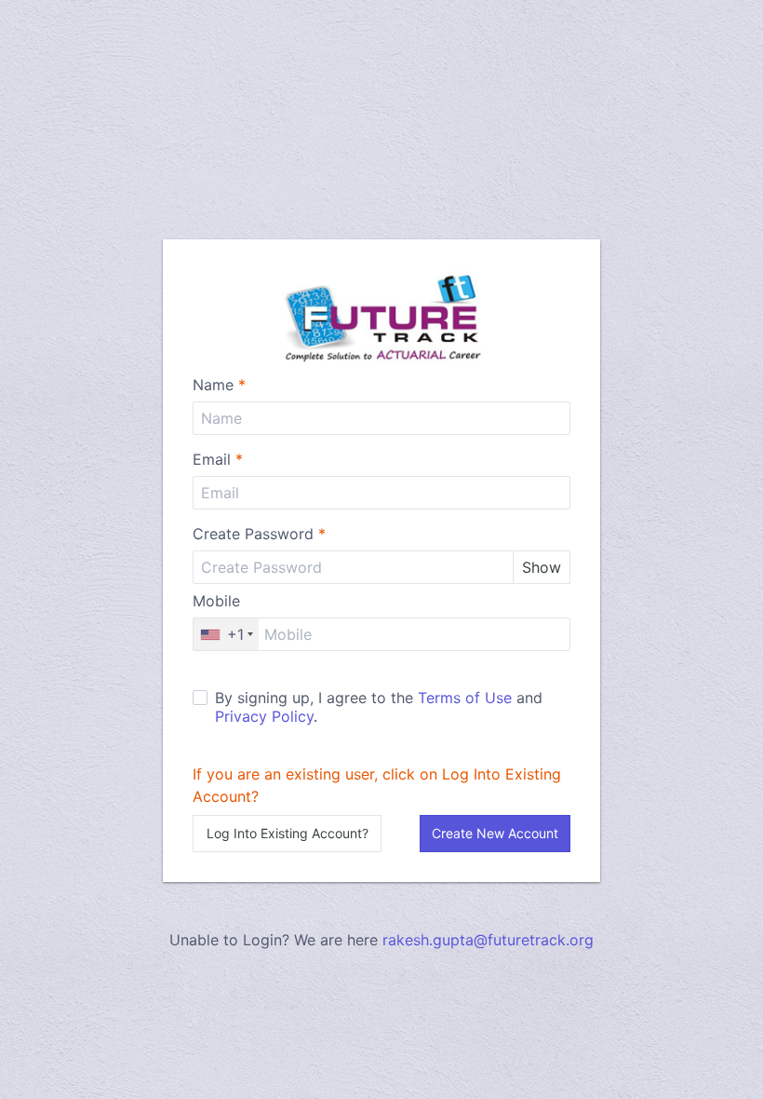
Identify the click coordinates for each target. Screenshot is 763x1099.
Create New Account (495, 833)
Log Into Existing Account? (287, 833)
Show (541, 567)
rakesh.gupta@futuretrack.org (488, 939)
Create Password (259, 533)
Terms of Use (464, 697)
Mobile (216, 600)
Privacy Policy (264, 716)
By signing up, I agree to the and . (378, 707)
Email (218, 459)
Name (219, 384)
